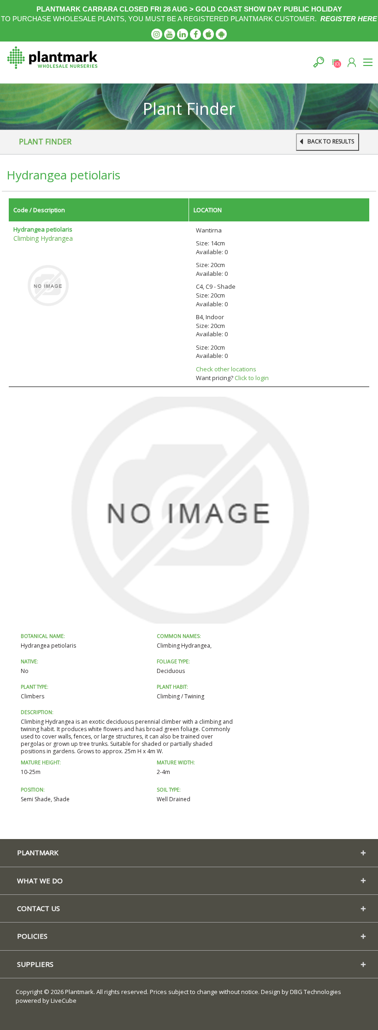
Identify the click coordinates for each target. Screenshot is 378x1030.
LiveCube (64, 1000)
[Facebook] (195, 34)
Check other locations (226, 369)
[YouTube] (169, 34)
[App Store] (208, 34)
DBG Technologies (315, 992)
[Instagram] (156, 34)
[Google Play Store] (221, 34)
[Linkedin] (182, 34)
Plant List (335, 62)
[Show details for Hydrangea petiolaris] (48, 285)
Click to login (252, 378)
